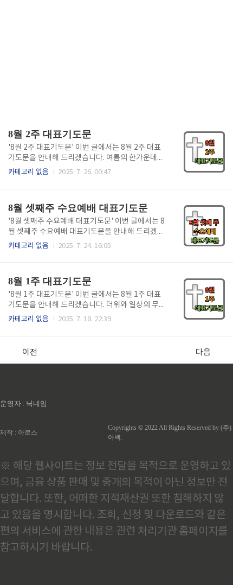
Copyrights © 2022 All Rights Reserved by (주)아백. (169, 432)
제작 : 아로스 (18, 432)
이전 (29, 352)
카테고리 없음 (28, 172)
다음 (203, 352)
